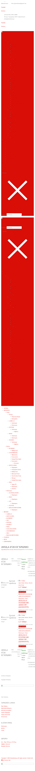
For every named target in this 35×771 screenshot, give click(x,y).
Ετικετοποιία (15, 84)
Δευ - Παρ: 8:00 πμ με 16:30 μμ (8, 742)
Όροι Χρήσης (4, 706)
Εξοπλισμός (14, 52)
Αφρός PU (14, 112)
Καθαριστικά (15, 78)
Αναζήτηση (3, 214)
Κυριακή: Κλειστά (5, 746)
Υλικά (7, 40)
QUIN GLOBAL (13, 93)
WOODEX (11, 67)
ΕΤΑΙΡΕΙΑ (6, 165)
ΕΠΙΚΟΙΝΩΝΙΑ (7, 169)
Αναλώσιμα (14, 50)
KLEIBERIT (9, 146)
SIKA (10, 110)
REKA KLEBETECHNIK (15, 135)
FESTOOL (11, 55)
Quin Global (21, 583)
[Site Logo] (5, 32)
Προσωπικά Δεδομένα (6, 708)
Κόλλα (26, 583)
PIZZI (10, 124)
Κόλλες (8, 74)
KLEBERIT (12, 76)
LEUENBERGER (13, 80)
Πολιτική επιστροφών (6, 710)
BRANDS (6, 139)
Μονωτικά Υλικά (15, 101)
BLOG (5, 167)
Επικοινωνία (4, 716)
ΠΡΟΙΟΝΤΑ (7, 38)
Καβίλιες (16, 59)
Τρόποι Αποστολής (5, 714)
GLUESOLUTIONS (14, 120)
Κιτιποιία (16, 91)
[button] (2, 210)
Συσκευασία (14, 88)
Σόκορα (11, 42)
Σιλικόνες (14, 116)
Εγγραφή (3, 22)
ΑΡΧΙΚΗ (6, 36)
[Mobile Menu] (1, 267)
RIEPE (10, 61)
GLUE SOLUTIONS (11, 156)
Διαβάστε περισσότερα (22, 591)
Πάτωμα (13, 105)
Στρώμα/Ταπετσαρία (16, 86)
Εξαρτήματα (14, 95)
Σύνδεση (3, 11)
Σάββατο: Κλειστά (5, 744)
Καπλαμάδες (14, 46)
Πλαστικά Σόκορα (16, 44)
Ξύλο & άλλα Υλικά (16, 103)
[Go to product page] (26, 581)
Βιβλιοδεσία (14, 82)
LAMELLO (12, 48)
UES (10, 129)
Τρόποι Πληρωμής (5, 712)
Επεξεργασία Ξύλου (16, 97)
